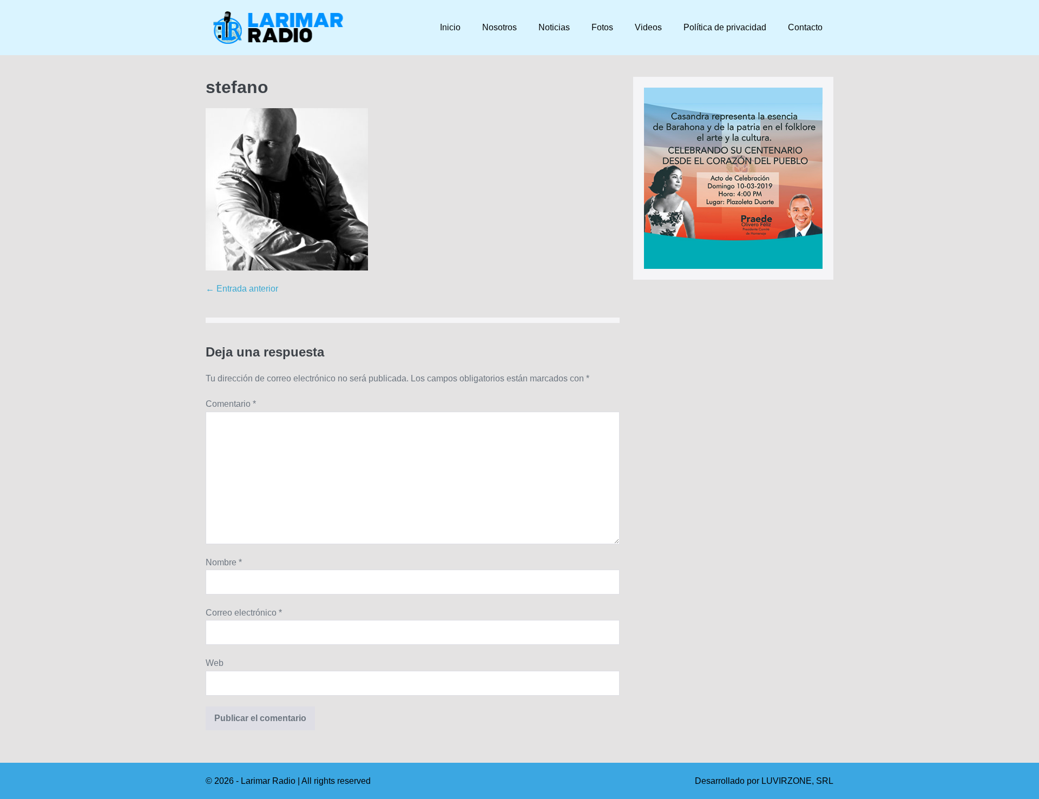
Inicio (450, 27)
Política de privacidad (724, 27)
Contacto (805, 27)
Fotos (602, 27)
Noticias (554, 27)
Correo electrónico (244, 612)
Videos (648, 27)
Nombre (224, 562)
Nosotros (499, 27)
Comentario (231, 403)
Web (214, 663)
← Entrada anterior (242, 288)
